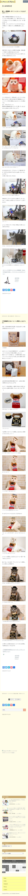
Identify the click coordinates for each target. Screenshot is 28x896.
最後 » (18, 699)
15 (24, 867)
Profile (5, 881)
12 (13, 867)
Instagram (6, 883)
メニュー (25, 1)
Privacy (5, 886)
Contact (5, 889)
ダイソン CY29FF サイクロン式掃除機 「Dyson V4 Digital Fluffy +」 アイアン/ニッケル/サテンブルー (14, 272)
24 (7, 870)
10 (7, 867)
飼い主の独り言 (11, 316)
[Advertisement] (12, 302)
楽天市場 (17, 278)
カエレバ (17, 281)
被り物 (16, 693)
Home (5, 878)
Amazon (17, 279)
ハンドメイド (10, 693)
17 (7, 869)
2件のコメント (22, 693)
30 (3, 872)
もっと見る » (18, 804)
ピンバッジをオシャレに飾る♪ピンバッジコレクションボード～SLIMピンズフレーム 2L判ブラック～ (17, 817)
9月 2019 (14, 860)
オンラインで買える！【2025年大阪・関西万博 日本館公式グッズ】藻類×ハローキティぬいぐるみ (17, 809)
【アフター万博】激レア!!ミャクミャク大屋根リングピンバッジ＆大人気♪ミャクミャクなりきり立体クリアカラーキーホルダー (17, 825)
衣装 (14, 693)
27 (17, 870)
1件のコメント (18, 316)
